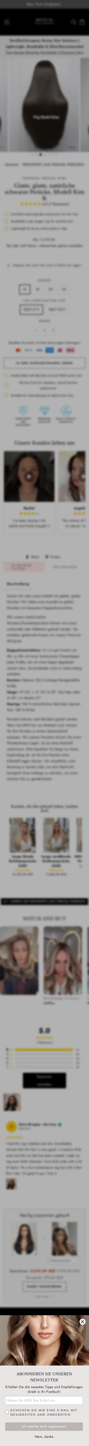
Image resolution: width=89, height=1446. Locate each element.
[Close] (82, 1322)
